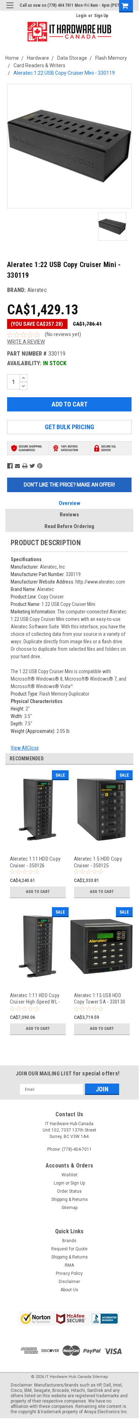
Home (12, 58)
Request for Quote (69, 1248)
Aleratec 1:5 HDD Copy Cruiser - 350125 (98, 862)
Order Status (69, 1191)
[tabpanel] (37, 838)
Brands (69, 1240)
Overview (69, 503)
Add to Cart (38, 891)
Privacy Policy (69, 1273)
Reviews (69, 514)
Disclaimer (69, 1281)
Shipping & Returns (69, 1199)
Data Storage (72, 58)
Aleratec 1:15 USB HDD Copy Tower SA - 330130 (99, 999)
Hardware (38, 58)
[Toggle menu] (10, 10)
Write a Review (26, 342)
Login (81, 15)
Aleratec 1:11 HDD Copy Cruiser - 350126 (35, 862)
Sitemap (69, 1207)
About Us (69, 1289)
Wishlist (69, 1174)
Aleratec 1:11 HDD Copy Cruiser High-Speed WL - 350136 (35, 999)
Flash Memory (111, 58)
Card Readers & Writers (39, 65)
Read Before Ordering (69, 526)
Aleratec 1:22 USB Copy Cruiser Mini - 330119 (64, 73)
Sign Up (101, 15)
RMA (69, 1265)
